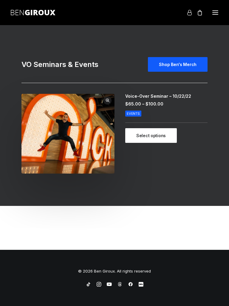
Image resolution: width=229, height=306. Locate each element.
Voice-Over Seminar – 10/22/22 (158, 96)
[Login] (187, 12)
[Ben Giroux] (33, 12)
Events (133, 113)
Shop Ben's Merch (177, 64)
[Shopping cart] (197, 12)
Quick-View (107, 101)
